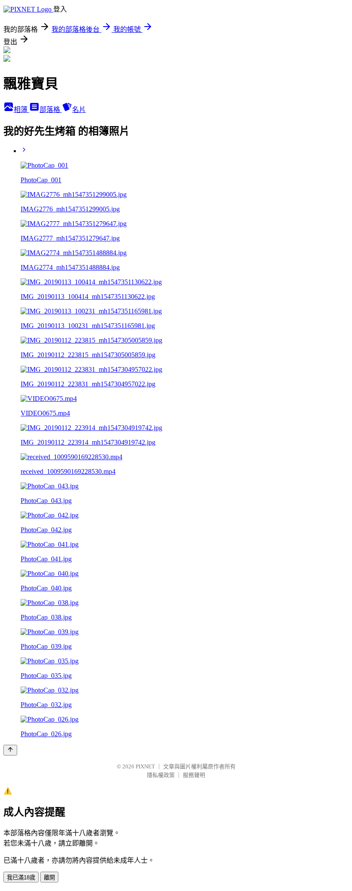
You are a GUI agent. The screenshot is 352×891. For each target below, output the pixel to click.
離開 (49, 877)
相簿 (21, 109)
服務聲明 (194, 775)
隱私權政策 (161, 775)
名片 (79, 109)
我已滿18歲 (21, 877)
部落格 (50, 109)
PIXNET (145, 766)
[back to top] (10, 750)
